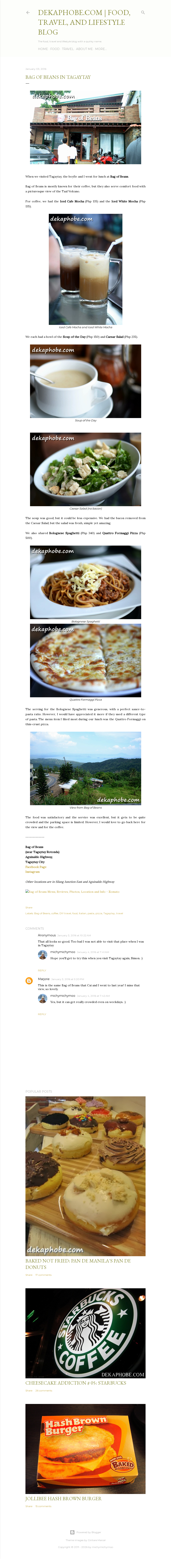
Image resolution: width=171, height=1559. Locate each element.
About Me (84, 49)
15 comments (43, 1506)
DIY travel (65, 913)
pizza (99, 913)
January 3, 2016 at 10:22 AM (74, 935)
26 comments (43, 1390)
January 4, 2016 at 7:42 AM (93, 995)
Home (43, 49)
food (75, 913)
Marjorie (44, 979)
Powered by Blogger (89, 1532)
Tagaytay (109, 913)
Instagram (32, 872)
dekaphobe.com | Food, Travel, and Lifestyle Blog (84, 22)
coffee (54, 913)
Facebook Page (36, 867)
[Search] (143, 12)
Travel (68, 49)
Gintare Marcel (97, 1540)
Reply (42, 970)
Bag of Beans (42, 913)
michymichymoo (62, 952)
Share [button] (28, 907)
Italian (82, 913)
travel (119, 913)
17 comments (43, 1274)
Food (55, 49)
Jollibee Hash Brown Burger (63, 1498)
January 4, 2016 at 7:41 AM (93, 952)
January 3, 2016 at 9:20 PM (67, 979)
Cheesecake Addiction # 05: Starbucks (75, 1383)
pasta (91, 913)
